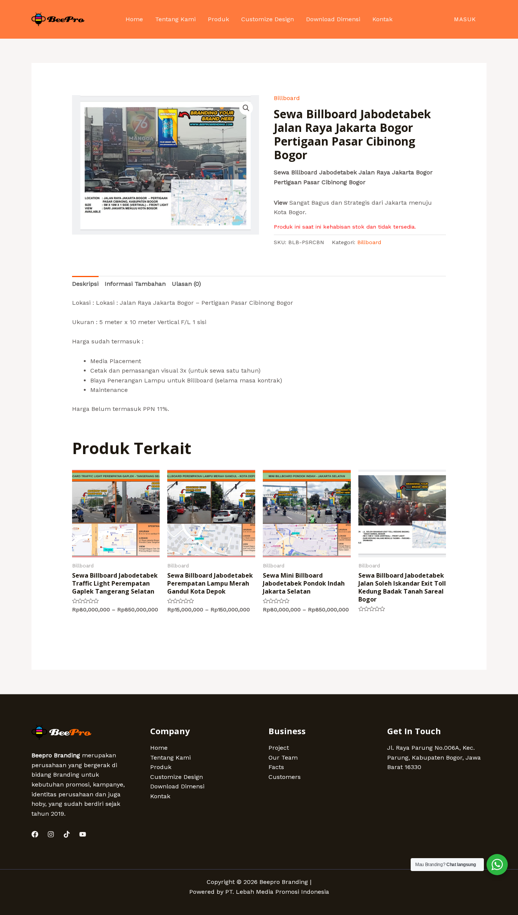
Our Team (283, 757)
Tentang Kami (170, 757)
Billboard (287, 98)
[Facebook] (34, 834)
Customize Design (176, 776)
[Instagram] (50, 834)
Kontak (160, 796)
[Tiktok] (66, 834)
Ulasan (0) (186, 283)
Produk (160, 767)
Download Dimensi (177, 786)
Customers (284, 776)
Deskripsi (85, 283)
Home (159, 747)
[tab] (85, 284)
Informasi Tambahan (135, 283)
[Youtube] (82, 834)
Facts (276, 767)
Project (278, 747)
